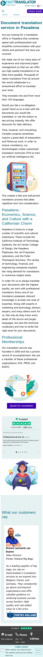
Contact (5, 15)
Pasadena (16, 15)
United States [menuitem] (30, 6)
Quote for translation (21, 405)
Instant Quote (35, 11)
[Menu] (3, 11)
